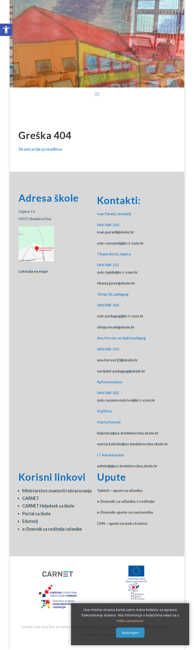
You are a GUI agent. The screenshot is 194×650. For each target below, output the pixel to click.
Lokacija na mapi (33, 271)
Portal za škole (36, 513)
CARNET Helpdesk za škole (48, 505)
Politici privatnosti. (130, 621)
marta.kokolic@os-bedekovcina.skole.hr (132, 443)
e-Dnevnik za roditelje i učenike (52, 529)
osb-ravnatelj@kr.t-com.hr (120, 243)
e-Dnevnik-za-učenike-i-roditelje (125, 501)
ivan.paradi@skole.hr (115, 232)
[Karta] (36, 260)
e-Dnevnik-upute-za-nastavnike (125, 512)
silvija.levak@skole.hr (116, 327)
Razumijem (130, 632)
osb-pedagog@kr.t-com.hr (120, 316)
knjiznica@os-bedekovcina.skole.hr (128, 433)
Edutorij (30, 521)
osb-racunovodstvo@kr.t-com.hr (126, 400)
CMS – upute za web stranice (122, 523)
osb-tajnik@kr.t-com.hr (117, 272)
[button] (6, 30)
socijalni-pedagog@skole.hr (121, 371)
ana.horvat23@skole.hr (117, 360)
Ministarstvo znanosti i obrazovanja (57, 490)
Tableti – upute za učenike (119, 490)
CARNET (30, 498)
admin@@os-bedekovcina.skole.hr (127, 465)
